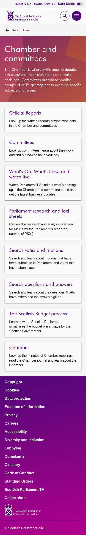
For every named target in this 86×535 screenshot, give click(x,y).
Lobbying (13, 448)
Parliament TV (45, 4)
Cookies (12, 390)
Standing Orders (19, 481)
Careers (11, 423)
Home (20, 30)
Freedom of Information (25, 407)
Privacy (11, 415)
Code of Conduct (19, 473)
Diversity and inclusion (24, 440)
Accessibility (16, 432)
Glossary (12, 465)
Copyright (13, 382)
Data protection (18, 398)
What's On (23, 4)
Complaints (15, 456)
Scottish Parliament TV (24, 490)
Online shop (15, 498)
